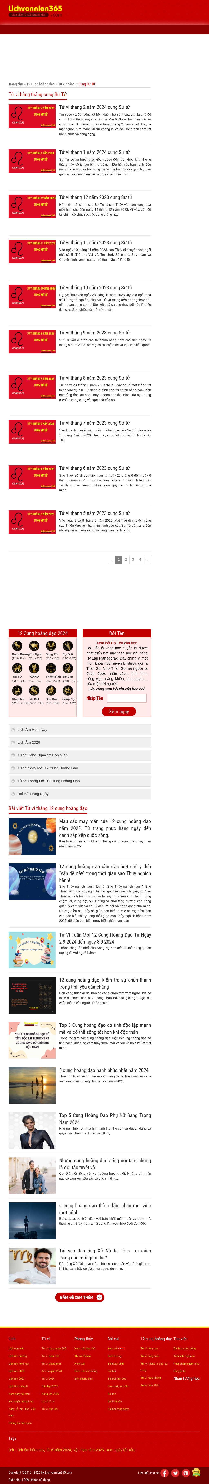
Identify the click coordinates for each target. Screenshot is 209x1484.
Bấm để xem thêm (76, 1297)
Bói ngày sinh (116, 1363)
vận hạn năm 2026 (88, 1450)
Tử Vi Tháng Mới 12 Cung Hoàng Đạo (49, 781)
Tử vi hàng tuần (150, 1356)
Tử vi (42, 66)
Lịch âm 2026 (16, 1371)
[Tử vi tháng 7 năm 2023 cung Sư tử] (32, 442)
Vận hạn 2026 (50, 1386)
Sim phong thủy (83, 1378)
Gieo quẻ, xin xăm (118, 1386)
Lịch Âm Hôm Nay (32, 730)
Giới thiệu (15, 1480)
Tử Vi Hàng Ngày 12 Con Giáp (43, 755)
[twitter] (176, 1476)
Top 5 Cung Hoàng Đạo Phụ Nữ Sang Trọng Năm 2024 (105, 1118)
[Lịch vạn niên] (15, 66)
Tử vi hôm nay (149, 1348)
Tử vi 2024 (48, 1378)
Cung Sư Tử (86, 84)
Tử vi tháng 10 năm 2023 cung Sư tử (95, 288)
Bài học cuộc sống (184, 1348)
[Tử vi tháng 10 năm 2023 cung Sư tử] (32, 307)
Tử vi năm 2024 (150, 1385)
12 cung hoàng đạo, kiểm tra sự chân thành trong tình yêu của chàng (105, 983)
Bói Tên (117, 633)
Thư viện (50, 76)
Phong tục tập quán (20, 1423)
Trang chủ (16, 84)
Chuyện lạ (179, 1371)
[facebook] (165, 1476)
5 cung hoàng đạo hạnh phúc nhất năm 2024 (103, 1070)
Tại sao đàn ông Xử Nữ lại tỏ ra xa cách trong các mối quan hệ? (105, 1254)
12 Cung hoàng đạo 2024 (43, 633)
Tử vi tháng (66, 84)
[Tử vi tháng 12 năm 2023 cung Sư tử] (32, 217)
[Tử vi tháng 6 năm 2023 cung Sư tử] (32, 488)
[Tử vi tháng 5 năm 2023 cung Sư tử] (32, 533)
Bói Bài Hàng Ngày (33, 794)
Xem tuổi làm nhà (84, 1348)
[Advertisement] (137, 30)
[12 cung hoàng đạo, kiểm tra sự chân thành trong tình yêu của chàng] (32, 1012)
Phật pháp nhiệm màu (186, 1363)
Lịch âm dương (18, 1356)
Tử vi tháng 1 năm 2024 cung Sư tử (94, 152)
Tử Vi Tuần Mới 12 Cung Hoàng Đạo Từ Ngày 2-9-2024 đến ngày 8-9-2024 (105, 938)
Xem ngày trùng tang (21, 1401)
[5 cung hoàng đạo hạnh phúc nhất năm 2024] (32, 1103)
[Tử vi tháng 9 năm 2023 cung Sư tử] (32, 352)
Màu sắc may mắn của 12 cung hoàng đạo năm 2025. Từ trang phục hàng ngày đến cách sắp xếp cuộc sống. (105, 828)
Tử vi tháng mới (51, 1363)
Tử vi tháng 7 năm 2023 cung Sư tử (94, 423)
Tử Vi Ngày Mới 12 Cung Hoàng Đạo (48, 768)
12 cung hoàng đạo (111, 66)
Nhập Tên (94, 698)
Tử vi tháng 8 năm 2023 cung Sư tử (94, 378)
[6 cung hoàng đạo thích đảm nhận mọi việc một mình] (32, 1238)
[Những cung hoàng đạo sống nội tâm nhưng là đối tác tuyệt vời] (32, 1193)
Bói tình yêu (115, 1401)
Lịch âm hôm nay (19, 1363)
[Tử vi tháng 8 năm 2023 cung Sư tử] (32, 397)
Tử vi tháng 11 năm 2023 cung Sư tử (95, 242)
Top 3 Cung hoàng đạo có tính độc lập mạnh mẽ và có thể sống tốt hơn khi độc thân (105, 1028)
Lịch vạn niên (16, 1348)
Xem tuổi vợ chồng (85, 1371)
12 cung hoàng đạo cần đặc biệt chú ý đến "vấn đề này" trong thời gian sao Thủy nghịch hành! (105, 873)
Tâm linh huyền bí (184, 1356)
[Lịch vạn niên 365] (35, 12)
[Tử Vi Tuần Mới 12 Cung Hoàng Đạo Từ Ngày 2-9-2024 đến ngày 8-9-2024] (32, 967)
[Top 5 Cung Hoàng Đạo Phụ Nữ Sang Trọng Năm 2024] (32, 1148)
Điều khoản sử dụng (37, 1480)
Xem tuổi (79, 1363)
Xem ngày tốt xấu (19, 1393)
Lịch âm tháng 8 (18, 1386)
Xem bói (113, 1348)
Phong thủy (62, 66)
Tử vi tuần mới (50, 1356)
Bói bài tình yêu (117, 1378)
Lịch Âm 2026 (29, 742)
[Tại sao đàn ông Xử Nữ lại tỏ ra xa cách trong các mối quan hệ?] (32, 1283)
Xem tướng (114, 1356)
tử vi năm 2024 (59, 1450)
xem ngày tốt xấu (120, 1450)
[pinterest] (186, 1476)
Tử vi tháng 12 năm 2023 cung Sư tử (95, 197)
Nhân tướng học (24, 76)
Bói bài (112, 1371)
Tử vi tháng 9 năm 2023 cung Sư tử (94, 333)
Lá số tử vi (48, 1401)
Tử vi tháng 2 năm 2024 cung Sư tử (94, 107)
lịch (12, 1450)
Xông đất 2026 (50, 1393)
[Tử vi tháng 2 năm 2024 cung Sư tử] (32, 127)
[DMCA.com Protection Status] (196, 1476)
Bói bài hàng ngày (118, 1408)
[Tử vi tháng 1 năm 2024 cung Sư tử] (32, 172)
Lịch (28, 66)
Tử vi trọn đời (50, 1408)
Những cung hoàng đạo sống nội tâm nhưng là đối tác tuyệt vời (105, 1164)
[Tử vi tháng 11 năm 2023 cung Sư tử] (32, 262)
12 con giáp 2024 (52, 1371)
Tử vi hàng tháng (151, 1377)
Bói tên (112, 1393)
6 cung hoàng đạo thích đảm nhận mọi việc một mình (105, 1209)
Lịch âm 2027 (16, 1378)
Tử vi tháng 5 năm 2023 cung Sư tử (94, 513)
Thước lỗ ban (82, 1356)
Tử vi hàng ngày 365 (54, 1348)
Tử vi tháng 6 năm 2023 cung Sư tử (94, 468)
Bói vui (84, 66)
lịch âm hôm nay (31, 1450)
